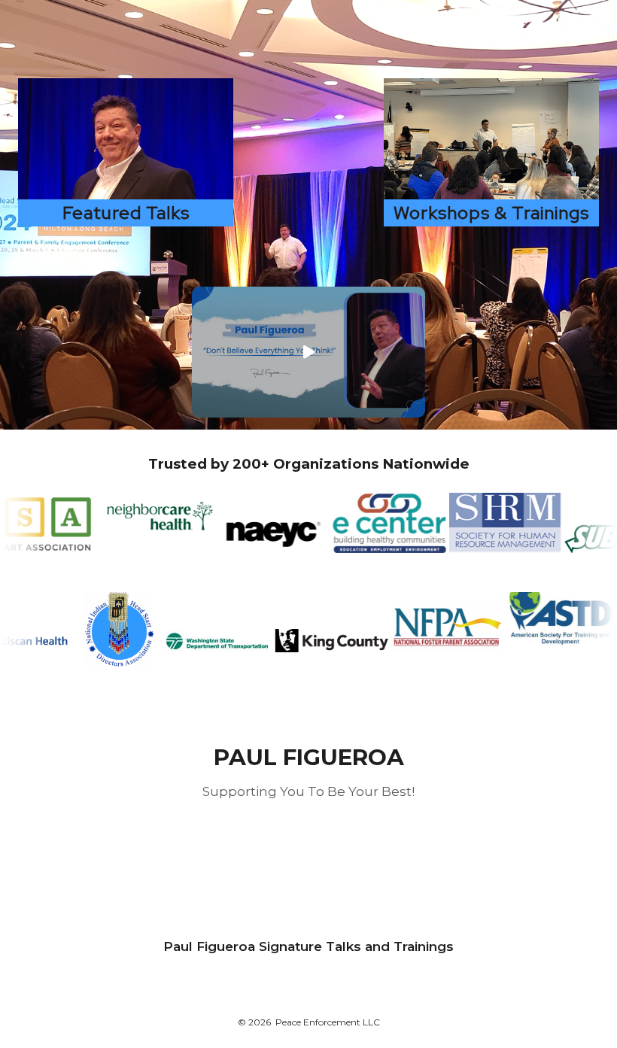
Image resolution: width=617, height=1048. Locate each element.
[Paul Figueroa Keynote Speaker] (125, 138)
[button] (308, 352)
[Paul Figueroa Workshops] (491, 138)
